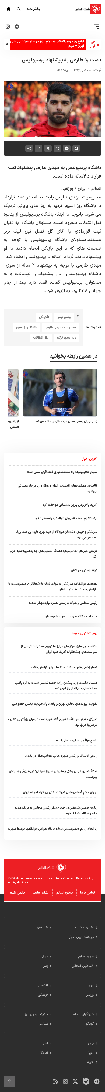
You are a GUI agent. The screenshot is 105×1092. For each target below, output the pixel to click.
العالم (95, 188)
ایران (81, 188)
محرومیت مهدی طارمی (60, 327)
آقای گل (44, 317)
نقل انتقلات (41, 337)
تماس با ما (87, 892)
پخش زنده (17, 892)
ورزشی (67, 188)
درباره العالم (64, 892)
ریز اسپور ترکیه (66, 337)
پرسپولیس (64, 317)
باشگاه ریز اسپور (26, 327)
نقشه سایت (41, 892)
